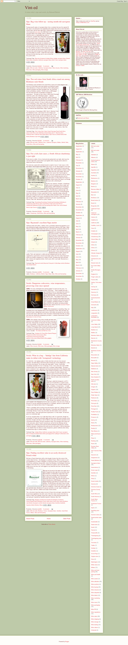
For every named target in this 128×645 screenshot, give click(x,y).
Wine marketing (64, 68)
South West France (94, 500)
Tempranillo (94, 532)
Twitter (82, 65)
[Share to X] (30, 62)
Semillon (59, 511)
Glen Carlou (38, 131)
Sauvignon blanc (47, 68)
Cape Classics (52, 134)
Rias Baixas (94, 431)
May (77, 154)
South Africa (29, 144)
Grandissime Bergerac (52, 499)
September (79, 146)
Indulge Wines (49, 58)
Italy (92, 307)
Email (77, 65)
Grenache (94, 304)
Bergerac (37, 499)
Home (49, 518)
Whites (32, 512)
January (78, 171)
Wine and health (95, 574)
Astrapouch (43, 58)
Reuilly (93, 428)
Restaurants (94, 425)
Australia (93, 172)
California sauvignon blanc (45, 60)
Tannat (93, 530)
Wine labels (94, 595)
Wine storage (44, 69)
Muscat (93, 360)
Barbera (93, 181)
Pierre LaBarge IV (55, 433)
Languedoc (94, 313)
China (92, 247)
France (45, 511)
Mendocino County (96, 341)
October (78, 179)
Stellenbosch (42, 133)
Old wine (93, 384)
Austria (93, 175)
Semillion (57, 503)
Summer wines (95, 514)
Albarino (93, 157)
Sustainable (94, 521)
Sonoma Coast (95, 486)
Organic (93, 389)
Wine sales (94, 616)
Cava (92, 228)
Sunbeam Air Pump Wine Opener (43, 333)
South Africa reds (34, 133)
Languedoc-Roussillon (94, 316)
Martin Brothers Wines (37, 505)
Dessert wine (94, 263)
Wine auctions (95, 584)
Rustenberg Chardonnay (47, 202)
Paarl (57, 131)
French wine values (58, 501)
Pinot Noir (94, 406)
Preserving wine (37, 336)
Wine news (29, 69)
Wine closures (56, 68)
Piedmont (93, 398)
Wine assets (94, 578)
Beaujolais (94, 192)
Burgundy (93, 206)
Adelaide (93, 154)
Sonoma (93, 484)
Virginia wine (94, 556)
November (79, 162)
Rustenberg (48, 133)
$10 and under (33, 441)
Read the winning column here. (88, 43)
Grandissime (43, 499)
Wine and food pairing (38, 144)
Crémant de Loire (96, 258)
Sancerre (93, 454)
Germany (93, 295)
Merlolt (63, 142)
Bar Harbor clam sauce (57, 205)
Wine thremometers (38, 335)
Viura (92, 559)
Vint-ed (31, 7)
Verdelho (93, 551)
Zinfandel (93, 630)
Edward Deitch (60, 134)
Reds (67, 142)
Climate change (95, 253)
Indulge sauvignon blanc (60, 58)
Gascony (93, 292)
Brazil (92, 203)
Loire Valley (94, 324)
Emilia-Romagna (95, 270)
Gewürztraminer (95, 297)
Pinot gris (93, 403)
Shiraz (93, 475)
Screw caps (94, 470)
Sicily (92, 478)
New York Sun (87, 51)
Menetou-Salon (95, 345)
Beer (92, 195)
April (77, 157)
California (40, 68)
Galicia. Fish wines (96, 282)
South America (95, 496)
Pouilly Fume (94, 411)
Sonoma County (95, 489)
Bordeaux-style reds (35, 136)
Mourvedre (94, 355)
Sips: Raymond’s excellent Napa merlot (41, 222)
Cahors (93, 217)
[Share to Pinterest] (34, 62)
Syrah (92, 527)
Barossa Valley (95, 189)
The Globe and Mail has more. (43, 330)
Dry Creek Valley (95, 265)
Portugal (93, 409)
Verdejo (93, 548)
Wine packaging (36, 69)
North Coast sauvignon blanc (59, 60)
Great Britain (94, 302)
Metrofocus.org (80, 53)
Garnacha (94, 289)
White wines (94, 564)
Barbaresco (94, 178)
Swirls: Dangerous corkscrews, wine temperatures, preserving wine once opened (45, 284)
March (77, 198)
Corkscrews (34, 338)
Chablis (93, 231)
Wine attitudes (95, 581)
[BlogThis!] (29, 62)
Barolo (93, 186)
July (77, 165)
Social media (94, 481)
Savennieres (94, 467)
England (93, 274)
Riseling (93, 441)
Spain (92, 507)
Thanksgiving (94, 535)
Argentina (93, 170)
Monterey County (96, 350)
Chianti (93, 242)
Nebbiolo (93, 368)
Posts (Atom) (52, 524)
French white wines (48, 501)
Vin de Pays (94, 553)
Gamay (93, 286)
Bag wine (37, 58)
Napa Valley (48, 274)
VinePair (93, 21)
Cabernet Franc (42, 142)
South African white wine (49, 203)
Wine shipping (95, 619)
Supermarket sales (96, 517)
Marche (93, 338)
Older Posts (66, 518)
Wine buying (94, 587)
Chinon (93, 250)
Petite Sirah (94, 395)
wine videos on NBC (81, 54)
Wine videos (94, 627)
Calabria (93, 220)
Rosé (92, 443)
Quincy (93, 420)
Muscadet (94, 357)
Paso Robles (94, 392)
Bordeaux (32, 274)
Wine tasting (94, 624)
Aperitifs (93, 167)
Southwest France (96, 503)
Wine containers (34, 60)
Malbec (59, 142)
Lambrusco (94, 310)
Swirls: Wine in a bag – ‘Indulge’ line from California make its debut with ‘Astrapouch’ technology (47, 356)
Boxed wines (94, 200)
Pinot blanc (94, 400)
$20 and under (33, 68)
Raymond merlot (39, 263)
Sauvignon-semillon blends (39, 503)
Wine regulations (95, 612)
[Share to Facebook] (32, 62)
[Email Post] (52, 66)
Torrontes (93, 542)
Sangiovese (94, 457)
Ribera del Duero (96, 433)
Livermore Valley (95, 320)
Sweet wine (94, 524)
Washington (94, 562)
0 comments (46, 66)
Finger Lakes (94, 277)
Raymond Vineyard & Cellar (50, 263)
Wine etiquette (95, 592)
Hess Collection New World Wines (40, 134)
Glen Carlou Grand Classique (48, 131)
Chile (92, 244)
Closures (93, 256)
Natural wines (95, 366)
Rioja (92, 438)
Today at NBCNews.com (82, 22)
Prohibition (94, 414)
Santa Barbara (95, 460)
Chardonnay (33, 213)
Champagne (94, 233)
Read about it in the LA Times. (34, 317)
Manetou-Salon (95, 335)
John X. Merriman (56, 133)
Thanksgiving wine (96, 538)
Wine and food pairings (45, 205)
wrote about (38, 32)
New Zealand (94, 377)
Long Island (94, 327)
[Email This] (27, 62)
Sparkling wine (95, 510)
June (77, 190)
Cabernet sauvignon (51, 142)
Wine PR (93, 609)
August (78, 149)
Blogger (67, 641)
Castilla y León (95, 225)
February (78, 160)
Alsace (93, 164)
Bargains (93, 183)
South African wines (38, 203)
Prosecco (93, 417)
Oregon (93, 386)
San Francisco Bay (96, 450)
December (79, 168)
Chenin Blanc (94, 239)
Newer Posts (30, 518)
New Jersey (94, 371)
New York (93, 374)
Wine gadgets (48, 338)
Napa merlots (61, 263)
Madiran (93, 329)
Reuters (78, 51)
